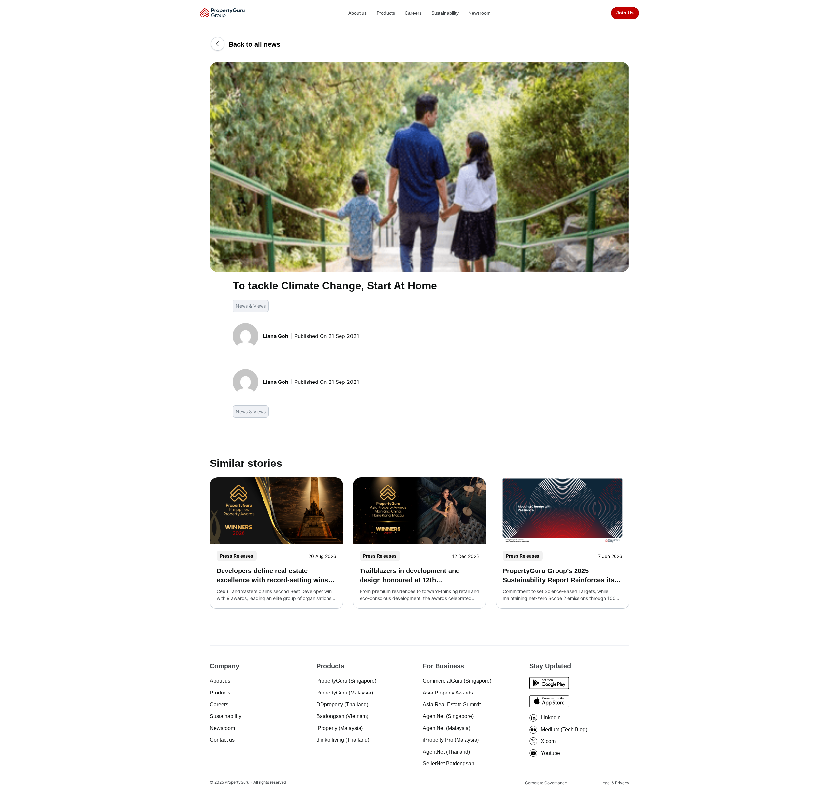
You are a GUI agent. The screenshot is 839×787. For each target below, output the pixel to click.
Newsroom (479, 13)
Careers (413, 13)
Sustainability (445, 13)
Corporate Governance (546, 782)
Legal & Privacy (614, 782)
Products (386, 13)
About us (357, 13)
